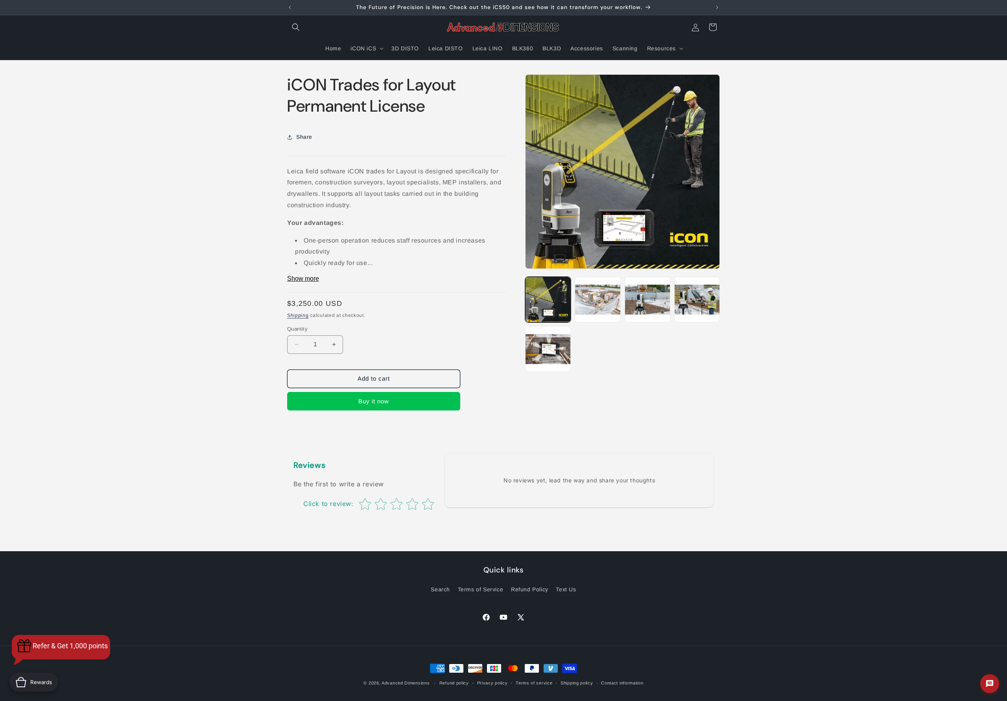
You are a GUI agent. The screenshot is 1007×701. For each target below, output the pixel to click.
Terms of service (534, 682)
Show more (303, 278)
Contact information (622, 682)
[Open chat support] (989, 683)
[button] (295, 27)
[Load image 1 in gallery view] (548, 299)
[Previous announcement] (290, 7)
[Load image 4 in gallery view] (697, 299)
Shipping (298, 315)
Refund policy (454, 682)
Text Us (566, 589)
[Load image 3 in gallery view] (647, 299)
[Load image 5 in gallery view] (548, 349)
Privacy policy (492, 682)
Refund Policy (529, 589)
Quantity (297, 329)
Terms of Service (481, 589)
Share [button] (304, 137)
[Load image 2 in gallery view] (597, 299)
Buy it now (373, 401)
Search (440, 589)
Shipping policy (577, 682)
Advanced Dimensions (406, 683)
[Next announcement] (717, 7)
